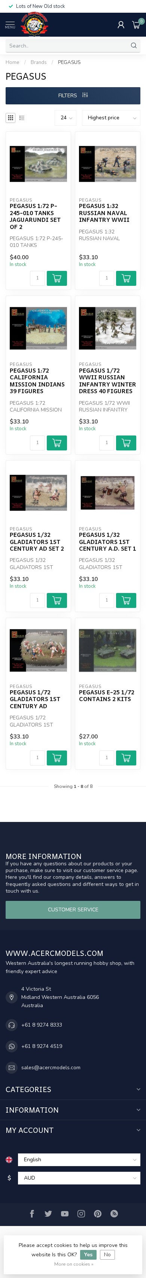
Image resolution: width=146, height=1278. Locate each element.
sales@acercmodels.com (50, 1067)
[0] (136, 24)
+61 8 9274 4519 (41, 1046)
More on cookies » (74, 1264)
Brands (39, 62)
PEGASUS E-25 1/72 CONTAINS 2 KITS (106, 696)
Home (12, 62)
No (107, 1254)
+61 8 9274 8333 (41, 1024)
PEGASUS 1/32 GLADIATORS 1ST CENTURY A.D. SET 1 (107, 541)
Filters (68, 95)
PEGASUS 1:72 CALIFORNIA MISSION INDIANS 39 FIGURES (37, 381)
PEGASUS (69, 62)
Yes (88, 1254)
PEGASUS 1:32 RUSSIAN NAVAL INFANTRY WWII (104, 212)
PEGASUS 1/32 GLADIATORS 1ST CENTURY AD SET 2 (37, 541)
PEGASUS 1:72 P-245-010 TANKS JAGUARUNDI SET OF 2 (35, 216)
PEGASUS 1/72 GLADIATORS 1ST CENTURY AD (35, 699)
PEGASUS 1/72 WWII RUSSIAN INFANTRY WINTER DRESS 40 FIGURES (107, 381)
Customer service (73, 909)
